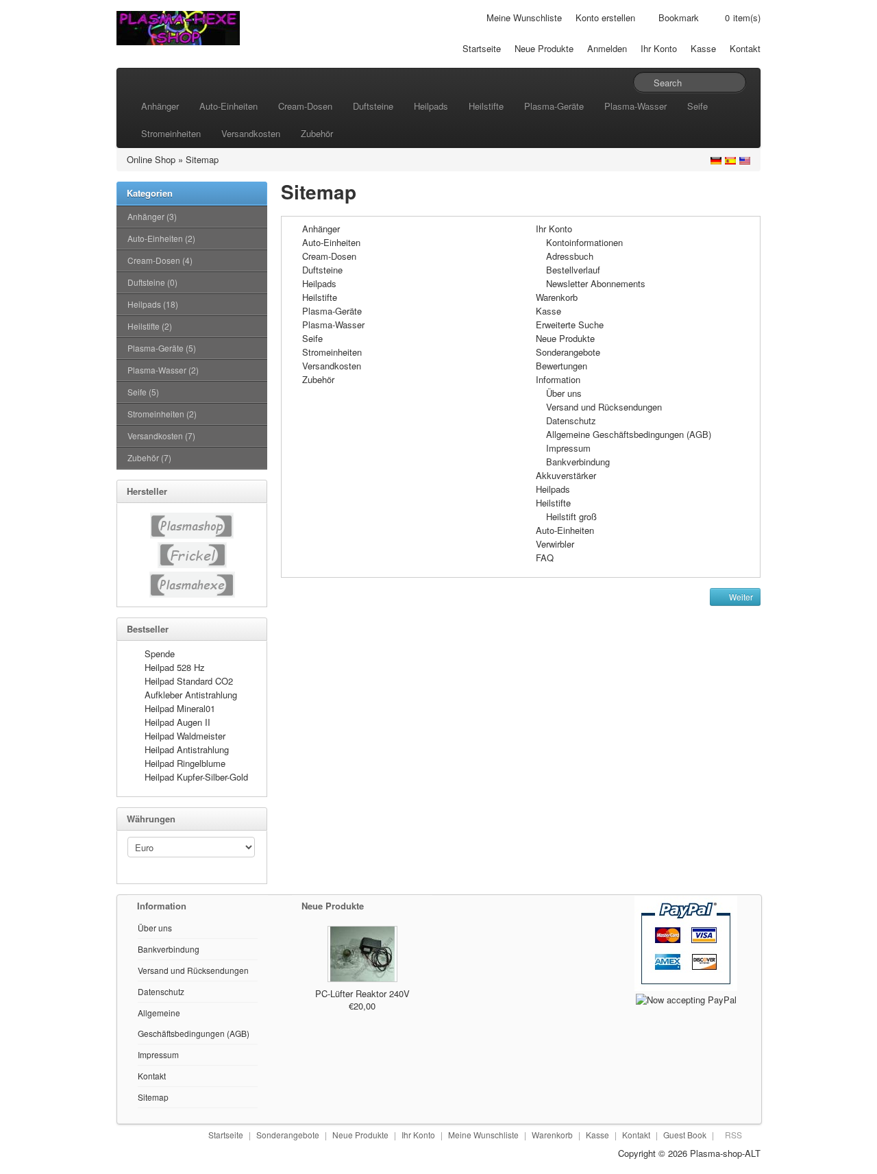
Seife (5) (143, 392)
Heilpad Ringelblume (185, 763)
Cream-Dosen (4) (160, 260)
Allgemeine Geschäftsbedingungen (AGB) (628, 434)
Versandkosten (250, 133)
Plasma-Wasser (635, 105)
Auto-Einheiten (228, 105)
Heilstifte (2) (149, 326)
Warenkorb (557, 297)
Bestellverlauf (573, 269)
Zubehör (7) (149, 457)
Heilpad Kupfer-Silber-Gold (196, 776)
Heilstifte (486, 105)
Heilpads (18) (152, 304)
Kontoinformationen (584, 242)
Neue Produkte (544, 48)
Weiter (740, 596)
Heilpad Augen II (177, 722)
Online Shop (151, 159)
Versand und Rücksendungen (604, 406)
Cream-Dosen (305, 105)
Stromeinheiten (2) (162, 413)
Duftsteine (373, 105)
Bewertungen (561, 365)
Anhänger (160, 105)
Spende (160, 653)
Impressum (568, 447)
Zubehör (317, 133)
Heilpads (431, 105)
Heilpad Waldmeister (185, 735)
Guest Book (684, 1134)
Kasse (703, 48)
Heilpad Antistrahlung (187, 749)
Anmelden (607, 48)
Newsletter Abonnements (595, 283)
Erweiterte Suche (570, 324)
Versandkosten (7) (161, 435)
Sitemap (202, 159)
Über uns (564, 393)
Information (558, 379)
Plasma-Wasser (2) (163, 370)
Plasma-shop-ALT (725, 1153)
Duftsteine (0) (152, 282)
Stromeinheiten (171, 133)
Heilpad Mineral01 (180, 708)
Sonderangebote (568, 351)
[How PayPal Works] (685, 942)
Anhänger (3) (152, 216)
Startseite (481, 48)
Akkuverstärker (566, 475)
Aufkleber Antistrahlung (191, 694)
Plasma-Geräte (554, 105)
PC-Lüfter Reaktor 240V (362, 993)
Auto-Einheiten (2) (161, 238)
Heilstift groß (571, 516)
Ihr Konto (659, 48)
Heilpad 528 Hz (175, 667)
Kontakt (745, 48)
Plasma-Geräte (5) (161, 348)
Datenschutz (571, 420)
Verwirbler (555, 543)
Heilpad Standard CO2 (189, 680)
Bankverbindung (578, 461)
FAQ (545, 557)
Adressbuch (569, 255)
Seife (697, 105)
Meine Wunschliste (524, 17)
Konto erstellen (605, 17)
